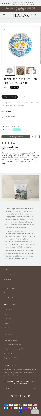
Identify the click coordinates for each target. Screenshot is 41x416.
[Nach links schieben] (2, 71)
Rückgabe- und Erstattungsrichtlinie (15, 349)
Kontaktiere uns (9, 293)
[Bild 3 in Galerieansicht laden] (31, 70)
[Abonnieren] (35, 388)
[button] (4, 15)
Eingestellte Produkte (10, 358)
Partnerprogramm (9, 288)
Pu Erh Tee (7, 314)
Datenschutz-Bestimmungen (12, 344)
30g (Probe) (26, 97)
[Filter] (33, 136)
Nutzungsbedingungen (11, 340)
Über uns (7, 284)
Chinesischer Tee (9, 310)
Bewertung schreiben (16, 137)
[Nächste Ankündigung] (37, 9)
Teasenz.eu (22, 415)
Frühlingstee (8, 353)
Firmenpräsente (9, 297)
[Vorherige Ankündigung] (3, 9)
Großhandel (7, 279)
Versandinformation (10, 275)
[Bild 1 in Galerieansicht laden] (10, 70)
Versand (10, 90)
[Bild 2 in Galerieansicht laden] (20, 70)
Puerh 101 (7, 323)
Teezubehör (7, 319)
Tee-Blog (6, 327)
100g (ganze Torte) (11, 97)
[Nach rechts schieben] (39, 71)
